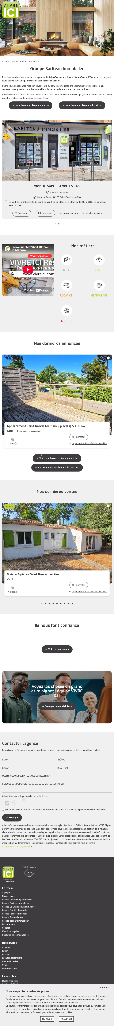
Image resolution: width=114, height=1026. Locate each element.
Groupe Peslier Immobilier (14, 913)
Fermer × (105, 987)
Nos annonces (70, 213)
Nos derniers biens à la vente (32, 105)
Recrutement (8, 924)
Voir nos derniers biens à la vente (58, 458)
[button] (57, 186)
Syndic (5, 965)
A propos (6, 892)
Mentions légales (10, 931)
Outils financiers (10, 981)
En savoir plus (40, 1012)
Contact (6, 927)
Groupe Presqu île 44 (12, 917)
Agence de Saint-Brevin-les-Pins (89, 443)
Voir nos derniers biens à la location (58, 467)
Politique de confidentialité (15, 935)
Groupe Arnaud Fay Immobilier (17, 899)
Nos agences (8, 896)
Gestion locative (10, 961)
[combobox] (57, 776)
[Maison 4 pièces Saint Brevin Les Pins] (57, 543)
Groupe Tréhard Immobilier (15, 921)
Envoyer (13, 817)
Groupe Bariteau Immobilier (15, 903)
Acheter (6, 947)
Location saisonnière (12, 958)
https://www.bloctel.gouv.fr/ (16, 846)
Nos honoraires (94, 213)
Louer (5, 951)
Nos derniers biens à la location (83, 105)
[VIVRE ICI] (10, 10)
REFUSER (47, 1018)
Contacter (23, 213)
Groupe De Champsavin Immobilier (18, 906)
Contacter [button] (47, 213)
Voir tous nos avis (58, 649)
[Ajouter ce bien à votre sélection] (109, 358)
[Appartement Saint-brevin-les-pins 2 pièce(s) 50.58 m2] (57, 395)
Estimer (6, 954)
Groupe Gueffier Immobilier (15, 910)
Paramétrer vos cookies (60, 1012)
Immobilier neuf (10, 968)
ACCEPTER (66, 1018)
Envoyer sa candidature (58, 706)
